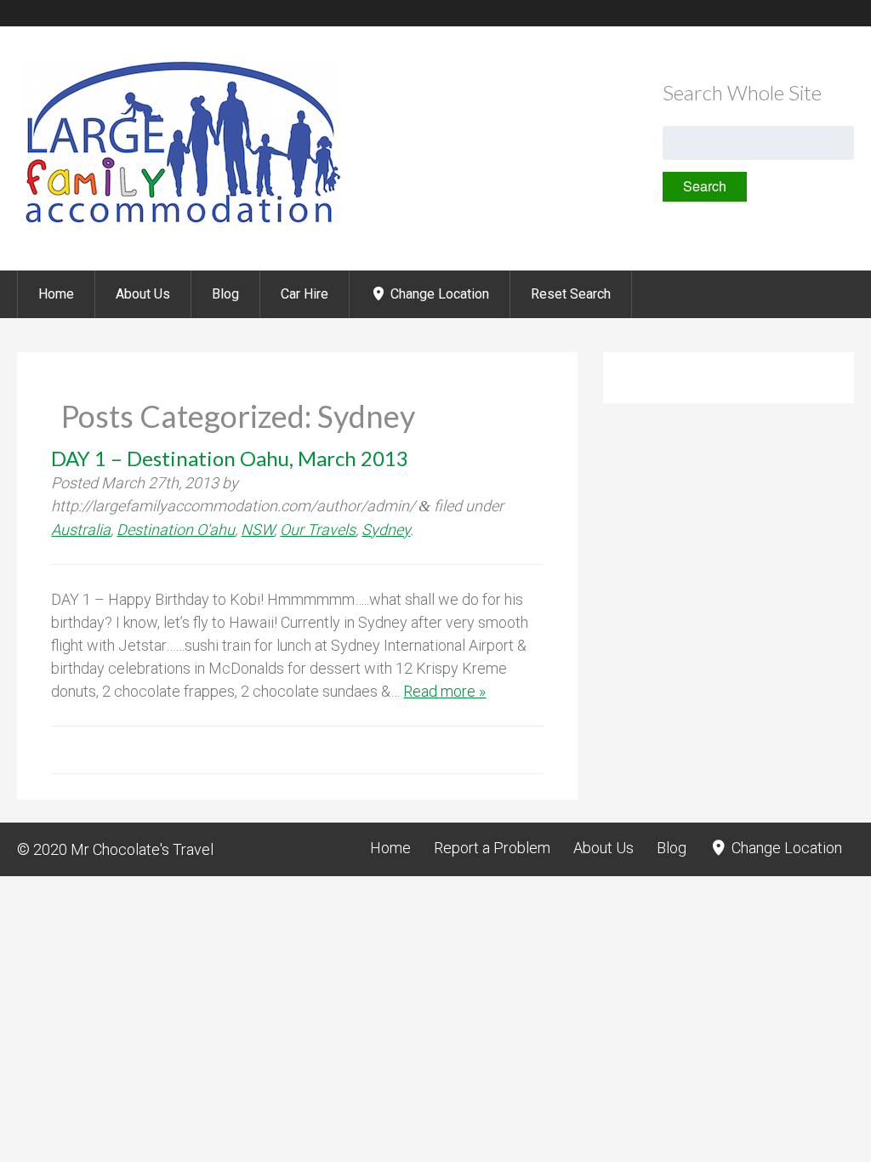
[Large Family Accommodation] (181, 225)
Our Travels (318, 529)
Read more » (444, 691)
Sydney (385, 529)
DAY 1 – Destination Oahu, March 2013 (229, 458)
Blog (225, 294)
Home (56, 294)
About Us (143, 294)
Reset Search (571, 294)
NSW (257, 529)
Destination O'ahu (176, 529)
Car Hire (304, 294)
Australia (81, 529)
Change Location (438, 294)
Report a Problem (492, 848)
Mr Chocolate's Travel (142, 849)
